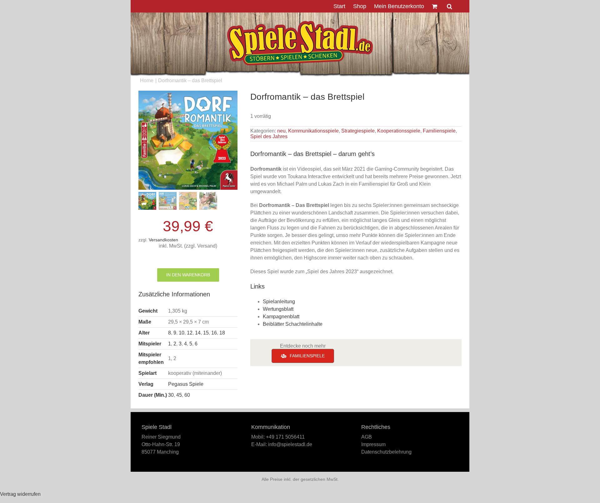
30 (171, 395)
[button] (449, 6)
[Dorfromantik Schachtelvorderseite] (188, 140)
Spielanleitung (279, 301)
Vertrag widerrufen (20, 494)
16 (214, 332)
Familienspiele (439, 130)
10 (181, 332)
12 (189, 332)
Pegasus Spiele (185, 384)
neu (281, 130)
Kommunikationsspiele (313, 130)
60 (187, 395)
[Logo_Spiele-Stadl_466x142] (300, 23)
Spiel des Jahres (269, 136)
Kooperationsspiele (398, 130)
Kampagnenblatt (281, 316)
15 (206, 332)
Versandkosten (163, 239)
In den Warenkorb (188, 274)
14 (198, 332)
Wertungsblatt (278, 309)
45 (179, 395)
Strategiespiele (358, 130)
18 (222, 332)
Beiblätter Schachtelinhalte (292, 324)
